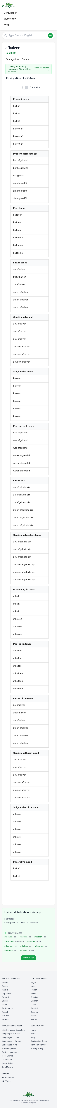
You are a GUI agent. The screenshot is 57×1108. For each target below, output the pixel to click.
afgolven (25, 937)
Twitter (8, 1081)
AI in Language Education (13, 1030)
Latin (33, 986)
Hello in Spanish (9, 1048)
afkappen (10, 946)
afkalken (40, 937)
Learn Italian (7, 1063)
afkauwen (41, 946)
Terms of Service (39, 1045)
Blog (6, 24)
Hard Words (7, 1056)
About (33, 1033)
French (5, 1012)
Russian (5, 986)
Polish (33, 1015)
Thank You (7, 1059)
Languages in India (10, 1037)
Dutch (22, 922)
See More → (7, 1067)
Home (33, 1030)
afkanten (34, 941)
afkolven (27, 951)
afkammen (14, 941)
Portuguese (7, 1008)
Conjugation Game (39, 1041)
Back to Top (28, 958)
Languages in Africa (11, 1033)
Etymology (10, 18)
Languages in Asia (10, 1045)
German (5, 1015)
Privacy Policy (37, 1048)
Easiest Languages (10, 1052)
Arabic (5, 990)
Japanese (6, 993)
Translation (34, 87)
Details (25, 59)
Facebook (9, 1077)
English (5, 1001)
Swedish (34, 1008)
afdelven (10, 937)
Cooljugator (9, 922)
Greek (5, 982)
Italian (33, 993)
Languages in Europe (11, 1041)
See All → (6, 1019)
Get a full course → (42, 69)
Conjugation (10, 12)
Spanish (5, 997)
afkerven (10, 951)
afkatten (26, 946)
